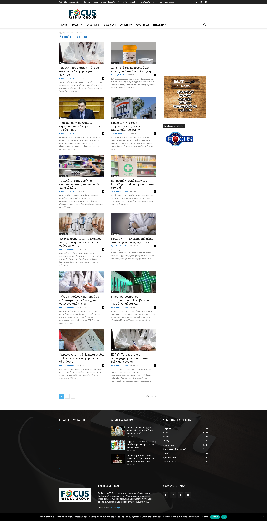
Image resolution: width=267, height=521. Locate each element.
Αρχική (103, 2)
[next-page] (73, 396)
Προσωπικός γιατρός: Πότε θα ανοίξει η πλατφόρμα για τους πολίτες (79, 71)
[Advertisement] (157, 14)
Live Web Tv (145, 2)
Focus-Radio (122, 2)
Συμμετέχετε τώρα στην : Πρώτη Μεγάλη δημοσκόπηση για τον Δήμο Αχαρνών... (141, 444)
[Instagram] (196, 2)
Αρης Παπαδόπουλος (119, 191)
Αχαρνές (63, 63)
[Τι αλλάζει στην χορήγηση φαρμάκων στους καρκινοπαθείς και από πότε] (81, 166)
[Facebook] (192, 2)
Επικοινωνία (169, 2)
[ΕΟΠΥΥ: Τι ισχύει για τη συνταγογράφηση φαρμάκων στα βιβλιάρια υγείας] (133, 340)
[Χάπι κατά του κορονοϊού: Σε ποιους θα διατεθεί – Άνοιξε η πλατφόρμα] (133, 53)
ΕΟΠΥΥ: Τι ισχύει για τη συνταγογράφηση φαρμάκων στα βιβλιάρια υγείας (132, 358)
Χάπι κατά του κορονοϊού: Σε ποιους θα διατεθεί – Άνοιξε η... (132, 69)
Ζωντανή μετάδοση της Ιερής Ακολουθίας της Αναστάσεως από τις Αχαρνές (140, 430)
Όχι (224, 517)
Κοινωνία (115, 118)
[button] (204, 25)
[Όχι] (263, 516)
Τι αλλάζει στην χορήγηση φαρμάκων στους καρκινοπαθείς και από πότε (80, 184)
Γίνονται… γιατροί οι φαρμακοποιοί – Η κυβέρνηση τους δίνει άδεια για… (130, 300)
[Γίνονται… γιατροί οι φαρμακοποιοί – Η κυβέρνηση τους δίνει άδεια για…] (133, 282)
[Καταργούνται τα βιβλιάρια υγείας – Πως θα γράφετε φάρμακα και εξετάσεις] (81, 340)
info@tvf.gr (115, 507)
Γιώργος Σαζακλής (67, 78)
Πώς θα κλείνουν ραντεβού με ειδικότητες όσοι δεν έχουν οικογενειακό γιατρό (79, 300)
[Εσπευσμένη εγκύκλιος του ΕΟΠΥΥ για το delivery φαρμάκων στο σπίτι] (133, 166)
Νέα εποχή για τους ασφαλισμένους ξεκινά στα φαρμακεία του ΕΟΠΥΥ (129, 126)
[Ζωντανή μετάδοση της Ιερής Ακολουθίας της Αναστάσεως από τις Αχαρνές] (118, 431)
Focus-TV (111, 2)
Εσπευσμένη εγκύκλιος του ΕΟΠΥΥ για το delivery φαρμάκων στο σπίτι (132, 184)
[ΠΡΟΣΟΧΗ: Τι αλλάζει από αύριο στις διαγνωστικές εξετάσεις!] (133, 224)
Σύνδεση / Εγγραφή (91, 2)
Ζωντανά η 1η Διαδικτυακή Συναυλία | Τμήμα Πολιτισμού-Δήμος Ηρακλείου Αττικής (140, 458)
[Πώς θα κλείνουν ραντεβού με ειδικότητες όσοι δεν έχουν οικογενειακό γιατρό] (81, 282)
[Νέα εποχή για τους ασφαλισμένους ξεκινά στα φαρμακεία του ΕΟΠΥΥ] (133, 108)
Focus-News (133, 2)
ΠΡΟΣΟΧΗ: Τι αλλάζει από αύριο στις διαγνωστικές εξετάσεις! (132, 240)
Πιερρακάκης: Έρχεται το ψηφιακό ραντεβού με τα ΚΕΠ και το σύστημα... (81, 126)
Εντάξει (215, 517)
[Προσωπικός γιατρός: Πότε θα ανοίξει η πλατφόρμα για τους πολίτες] (81, 53)
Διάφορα (63, 118)
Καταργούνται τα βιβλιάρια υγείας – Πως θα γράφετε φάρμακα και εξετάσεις (81, 358)
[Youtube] (206, 2)
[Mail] (201, 2)
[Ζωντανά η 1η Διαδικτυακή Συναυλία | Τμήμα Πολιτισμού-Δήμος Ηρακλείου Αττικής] (118, 459)
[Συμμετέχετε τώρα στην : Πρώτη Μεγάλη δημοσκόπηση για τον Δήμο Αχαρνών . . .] (118, 445)
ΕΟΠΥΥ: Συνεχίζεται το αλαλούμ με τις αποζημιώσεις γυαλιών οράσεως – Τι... (80, 242)
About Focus (157, 2)
